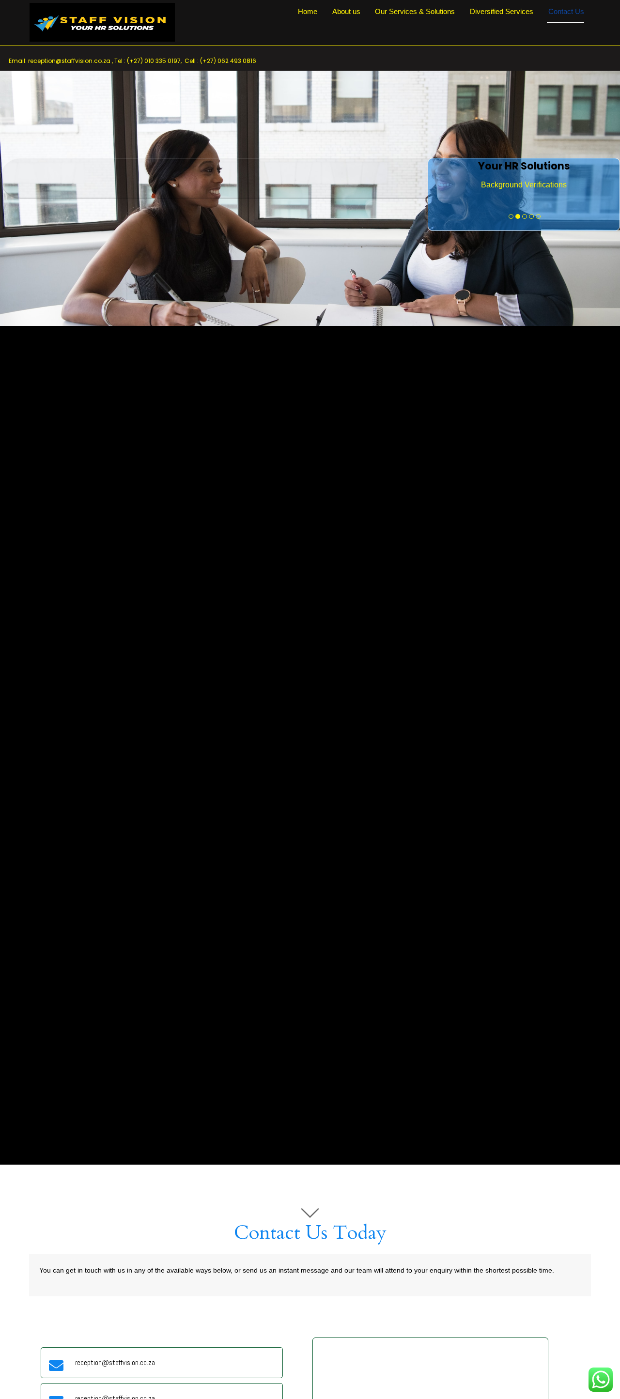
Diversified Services (501, 11)
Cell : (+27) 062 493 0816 (220, 61)
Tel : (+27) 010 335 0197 (147, 61)
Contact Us (566, 11)
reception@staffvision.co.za (69, 61)
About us (346, 11)
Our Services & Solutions (415, 11)
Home (307, 11)
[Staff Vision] (102, 37)
